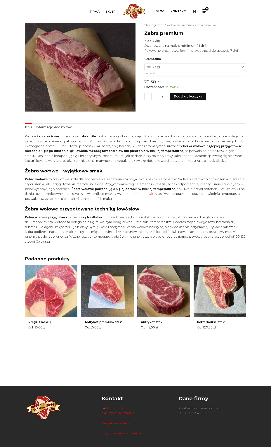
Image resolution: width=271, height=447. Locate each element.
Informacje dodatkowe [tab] (54, 127)
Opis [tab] (28, 127)
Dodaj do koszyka (188, 96)
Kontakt (178, 11)
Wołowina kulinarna (179, 25)
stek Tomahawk (141, 194)
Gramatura (152, 59)
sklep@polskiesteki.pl (119, 413)
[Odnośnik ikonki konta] (194, 11)
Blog (160, 11)
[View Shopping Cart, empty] (204, 11)
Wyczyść (149, 73)
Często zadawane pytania (121, 433)
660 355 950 (115, 408)
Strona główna (154, 25)
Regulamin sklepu (116, 423)
